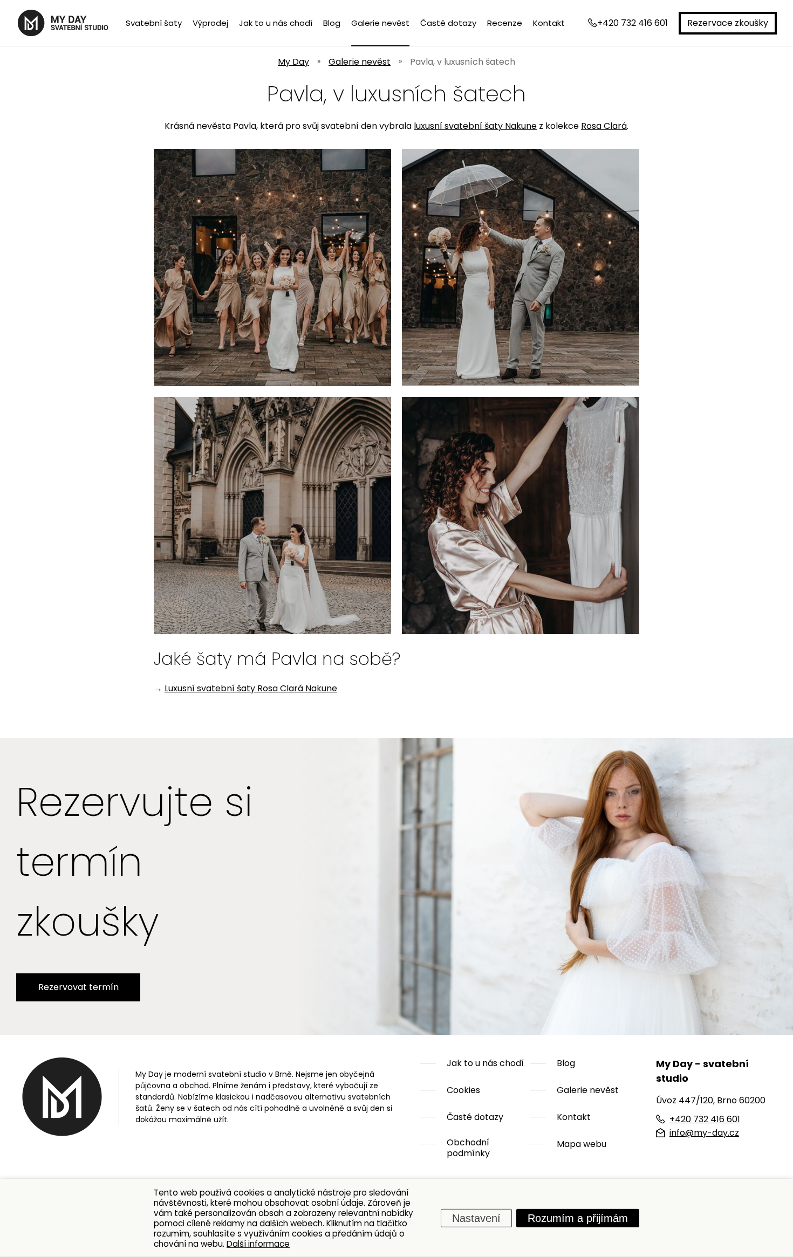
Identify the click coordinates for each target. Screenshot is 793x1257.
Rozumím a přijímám (578, 1218)
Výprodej (210, 23)
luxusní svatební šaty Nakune (475, 126)
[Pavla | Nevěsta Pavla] (272, 267)
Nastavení (476, 1218)
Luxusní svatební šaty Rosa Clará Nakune (251, 688)
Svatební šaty (154, 23)
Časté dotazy (448, 23)
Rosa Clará (604, 126)
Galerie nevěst (380, 23)
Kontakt (549, 23)
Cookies (463, 1090)
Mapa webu (581, 1144)
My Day (293, 62)
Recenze (504, 23)
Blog (331, 23)
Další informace (258, 1243)
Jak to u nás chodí (275, 23)
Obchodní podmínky (468, 1148)
